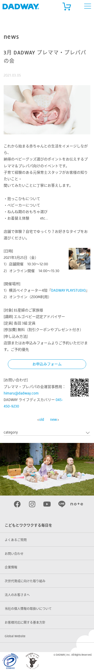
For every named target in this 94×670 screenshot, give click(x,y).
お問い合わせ (14, 554)
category (11, 432)
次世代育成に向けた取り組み (25, 581)
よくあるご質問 (16, 540)
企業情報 (11, 567)
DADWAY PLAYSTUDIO (68, 290)
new (53, 419)
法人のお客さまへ (17, 595)
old (41, 419)
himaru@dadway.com (21, 393)
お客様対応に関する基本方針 (25, 622)
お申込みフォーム (47, 364)
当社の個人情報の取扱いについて (28, 609)
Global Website (15, 636)
